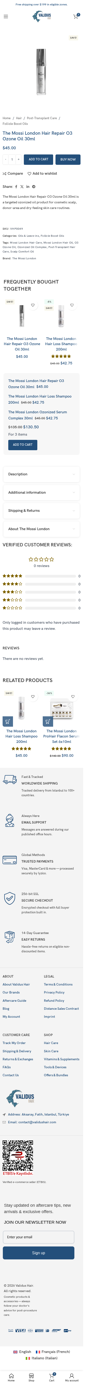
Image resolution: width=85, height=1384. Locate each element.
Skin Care (51, 1051)
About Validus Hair (16, 984)
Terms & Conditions (58, 984)
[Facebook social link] (16, 187)
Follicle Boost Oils (15, 124)
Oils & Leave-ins (28, 236)
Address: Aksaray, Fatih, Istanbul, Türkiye (38, 1114)
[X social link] (22, 187)
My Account (11, 1017)
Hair (19, 118)
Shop (48, 1035)
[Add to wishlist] (33, 305)
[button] (8, 721)
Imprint (49, 1017)
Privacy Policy (54, 992)
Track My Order (14, 1043)
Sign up (38, 1253)
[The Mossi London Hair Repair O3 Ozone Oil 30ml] (22, 316)
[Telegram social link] (34, 187)
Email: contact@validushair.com (32, 1122)
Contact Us (11, 1075)
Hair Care (51, 1043)
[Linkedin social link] (28, 187)
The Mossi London (24, 258)
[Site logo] (42, 16)
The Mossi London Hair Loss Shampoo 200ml (61, 344)
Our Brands (11, 992)
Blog (6, 1009)
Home (7, 118)
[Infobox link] (42, 786)
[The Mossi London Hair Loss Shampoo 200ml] (61, 316)
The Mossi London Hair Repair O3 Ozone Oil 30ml (22, 344)
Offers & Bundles (56, 1075)
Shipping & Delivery (17, 1051)
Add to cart (38, 159)
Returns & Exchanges (18, 1059)
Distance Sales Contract (61, 1009)
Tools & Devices (55, 1067)
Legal (49, 976)
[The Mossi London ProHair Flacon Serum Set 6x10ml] (62, 708)
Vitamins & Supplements (61, 1059)
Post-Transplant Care (42, 118)
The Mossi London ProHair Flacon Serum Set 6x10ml (61, 736)
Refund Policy (54, 1001)
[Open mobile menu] (6, 16)
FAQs (7, 1067)
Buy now (68, 160)
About (8, 976)
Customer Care (16, 1035)
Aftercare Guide (14, 1001)
